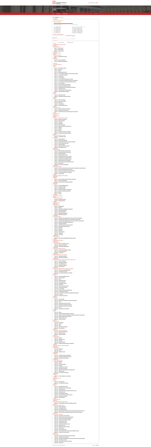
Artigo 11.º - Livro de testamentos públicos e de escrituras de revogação (66, 73)
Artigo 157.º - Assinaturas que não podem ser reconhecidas (64, 343)
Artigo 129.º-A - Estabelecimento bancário (61, 291)
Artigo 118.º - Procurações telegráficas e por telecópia (63, 272)
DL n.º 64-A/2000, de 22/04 (57, 29)
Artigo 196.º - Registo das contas (59, 425)
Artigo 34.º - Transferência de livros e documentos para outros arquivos (66, 111)
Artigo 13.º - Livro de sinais (58, 76)
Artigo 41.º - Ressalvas (58, 127)
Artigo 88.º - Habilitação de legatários (60, 214)
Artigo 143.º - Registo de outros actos (60, 317)
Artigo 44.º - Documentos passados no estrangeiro (62, 131)
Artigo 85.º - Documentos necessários (60, 210)
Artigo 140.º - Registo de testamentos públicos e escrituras (64, 313)
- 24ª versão (73, 30)
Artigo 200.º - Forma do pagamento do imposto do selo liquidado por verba (66, 430)
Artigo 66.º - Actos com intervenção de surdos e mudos (63, 169)
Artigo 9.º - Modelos (57, 70)
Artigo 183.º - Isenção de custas (59, 397)
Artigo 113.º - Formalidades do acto (60, 263)
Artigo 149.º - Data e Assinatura (59, 328)
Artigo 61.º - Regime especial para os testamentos (62, 160)
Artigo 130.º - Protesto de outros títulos (60, 295)
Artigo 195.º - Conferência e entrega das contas (62, 423)
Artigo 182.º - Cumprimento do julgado (60, 396)
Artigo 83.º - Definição (58, 207)
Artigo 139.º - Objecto (58, 312)
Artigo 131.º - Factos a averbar (59, 299)
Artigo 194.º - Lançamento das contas (60, 422)
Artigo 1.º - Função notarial (58, 48)
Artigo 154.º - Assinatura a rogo (59, 339)
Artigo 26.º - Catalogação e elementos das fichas (62, 96)
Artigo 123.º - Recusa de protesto (59, 281)
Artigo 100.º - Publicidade (58, 233)
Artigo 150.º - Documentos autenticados (61, 331)
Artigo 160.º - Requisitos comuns (59, 351)
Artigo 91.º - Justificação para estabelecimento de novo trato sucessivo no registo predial (69, 220)
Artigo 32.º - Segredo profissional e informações (62, 108)
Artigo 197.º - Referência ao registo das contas (62, 426)
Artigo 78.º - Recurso (57, 192)
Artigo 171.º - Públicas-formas (59, 371)
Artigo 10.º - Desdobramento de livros (60, 72)
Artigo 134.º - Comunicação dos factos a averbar (62, 303)
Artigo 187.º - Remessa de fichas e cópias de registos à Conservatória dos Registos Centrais (69, 410)
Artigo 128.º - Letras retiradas (59, 288)
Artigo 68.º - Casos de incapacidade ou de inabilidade (63, 172)
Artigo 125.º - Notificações (58, 284)
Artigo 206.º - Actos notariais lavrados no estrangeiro (63, 441)
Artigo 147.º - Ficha (57, 325)
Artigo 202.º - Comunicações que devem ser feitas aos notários (64, 435)
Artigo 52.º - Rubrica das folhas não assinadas (61, 145)
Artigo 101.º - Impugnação (58, 234)
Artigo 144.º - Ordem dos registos (59, 319)
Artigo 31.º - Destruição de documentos (60, 105)
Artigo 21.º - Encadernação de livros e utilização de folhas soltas (64, 87)
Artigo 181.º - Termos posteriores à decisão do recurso (63, 394)
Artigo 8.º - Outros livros (58, 69)
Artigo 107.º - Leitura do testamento (60, 251)
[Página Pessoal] (59, 3)
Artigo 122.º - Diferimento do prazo (60, 280)
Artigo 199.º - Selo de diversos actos (60, 429)
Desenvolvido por (94, 445)
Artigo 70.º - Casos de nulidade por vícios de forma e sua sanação (65, 179)
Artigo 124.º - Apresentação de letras (60, 283)
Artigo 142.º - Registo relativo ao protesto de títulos (62, 316)
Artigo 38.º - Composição (58, 123)
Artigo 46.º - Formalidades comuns (60, 136)
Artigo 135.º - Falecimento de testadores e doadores (63, 304)
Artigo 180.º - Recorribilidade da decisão (61, 393)
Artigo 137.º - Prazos (57, 307)
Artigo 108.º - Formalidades (58, 252)
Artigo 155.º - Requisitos (58, 340)
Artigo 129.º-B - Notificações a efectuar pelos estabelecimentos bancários (66, 292)
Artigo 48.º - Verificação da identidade (60, 140)
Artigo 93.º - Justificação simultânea (60, 223)
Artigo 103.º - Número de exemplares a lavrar (61, 243)
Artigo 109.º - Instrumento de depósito (60, 256)
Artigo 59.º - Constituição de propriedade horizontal (62, 157)
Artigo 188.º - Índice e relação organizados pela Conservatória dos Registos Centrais (68, 412)
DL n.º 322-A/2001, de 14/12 (57, 26)
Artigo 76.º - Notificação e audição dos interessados (62, 189)
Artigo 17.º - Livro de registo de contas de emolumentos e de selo (65, 81)
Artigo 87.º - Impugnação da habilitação (60, 213)
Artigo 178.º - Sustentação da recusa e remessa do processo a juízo (65, 390)
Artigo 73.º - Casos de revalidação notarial (61, 185)
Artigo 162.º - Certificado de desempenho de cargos (62, 356)
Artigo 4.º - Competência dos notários (60, 56)
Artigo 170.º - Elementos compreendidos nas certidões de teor (64, 369)
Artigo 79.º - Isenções (57, 193)
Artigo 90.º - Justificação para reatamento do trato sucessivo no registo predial (67, 219)
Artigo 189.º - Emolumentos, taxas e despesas (61, 415)
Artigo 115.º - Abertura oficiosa (59, 266)
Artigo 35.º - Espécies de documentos (60, 119)
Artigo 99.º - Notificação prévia (59, 231)
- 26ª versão (73, 28)
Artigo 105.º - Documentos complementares (61, 246)
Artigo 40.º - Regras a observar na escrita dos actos (62, 126)
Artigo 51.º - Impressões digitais (59, 144)
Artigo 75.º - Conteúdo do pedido (59, 188)
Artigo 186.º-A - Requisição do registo (60, 409)
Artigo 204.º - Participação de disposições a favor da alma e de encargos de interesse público (69, 438)
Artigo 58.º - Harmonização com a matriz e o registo (62, 156)
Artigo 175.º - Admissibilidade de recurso (61, 386)
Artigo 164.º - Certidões (58, 361)
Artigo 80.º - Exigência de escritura (60, 199)
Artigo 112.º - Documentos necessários (60, 262)
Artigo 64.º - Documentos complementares (61, 164)
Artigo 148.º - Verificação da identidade (60, 326)
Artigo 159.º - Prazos (57, 350)
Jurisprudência (65, 13)
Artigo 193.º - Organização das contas (60, 421)
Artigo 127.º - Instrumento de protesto (60, 287)
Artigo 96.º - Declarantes (58, 227)
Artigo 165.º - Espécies (58, 362)
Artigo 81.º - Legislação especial (59, 200)
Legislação (58, 13)
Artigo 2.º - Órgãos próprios (58, 49)
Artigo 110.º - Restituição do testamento (61, 257)
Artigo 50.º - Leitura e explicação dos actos (61, 143)
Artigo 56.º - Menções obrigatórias (60, 153)
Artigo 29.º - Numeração (58, 102)
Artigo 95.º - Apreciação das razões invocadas (61, 226)
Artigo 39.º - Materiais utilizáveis (59, 124)
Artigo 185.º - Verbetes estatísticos (60, 406)
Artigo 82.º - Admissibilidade (59, 206)
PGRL (53, 13)
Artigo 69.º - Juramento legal (59, 173)
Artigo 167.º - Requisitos (58, 365)
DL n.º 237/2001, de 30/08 (57, 28)
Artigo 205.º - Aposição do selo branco (60, 439)
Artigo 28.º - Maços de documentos (60, 101)
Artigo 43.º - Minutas (57, 130)
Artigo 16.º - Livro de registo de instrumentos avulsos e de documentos (66, 80)
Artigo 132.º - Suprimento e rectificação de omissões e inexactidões (65, 300)
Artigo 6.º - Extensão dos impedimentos (60, 61)
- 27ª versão (73, 27)
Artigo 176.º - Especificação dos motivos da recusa (62, 387)
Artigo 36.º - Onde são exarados (59, 120)
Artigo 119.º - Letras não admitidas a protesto (61, 276)
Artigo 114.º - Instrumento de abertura (60, 265)
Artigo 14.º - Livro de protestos (59, 77)
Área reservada (92, 2)
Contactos (96, 13)
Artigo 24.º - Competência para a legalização (61, 91)
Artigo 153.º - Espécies (58, 337)
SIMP (98, 2)
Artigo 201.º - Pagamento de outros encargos (61, 432)
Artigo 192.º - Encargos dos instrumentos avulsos (62, 419)
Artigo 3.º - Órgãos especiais (59, 50)
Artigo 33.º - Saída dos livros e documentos (61, 110)
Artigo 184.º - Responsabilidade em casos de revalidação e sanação (65, 403)
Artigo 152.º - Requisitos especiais (60, 334)
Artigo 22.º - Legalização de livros (59, 88)
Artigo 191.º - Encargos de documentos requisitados (63, 418)
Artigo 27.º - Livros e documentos (59, 99)
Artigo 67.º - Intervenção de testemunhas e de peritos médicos (64, 170)
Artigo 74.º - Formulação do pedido (60, 186)
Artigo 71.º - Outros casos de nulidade (60, 180)
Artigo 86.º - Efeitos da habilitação (60, 211)
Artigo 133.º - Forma (57, 301)
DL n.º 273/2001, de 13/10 (57, 27)
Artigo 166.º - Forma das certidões (60, 364)
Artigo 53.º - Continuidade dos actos (60, 147)
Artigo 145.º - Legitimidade (58, 322)
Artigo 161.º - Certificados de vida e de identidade (62, 355)
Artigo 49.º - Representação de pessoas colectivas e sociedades (64, 141)
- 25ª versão (73, 29)
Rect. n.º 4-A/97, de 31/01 (57, 32)
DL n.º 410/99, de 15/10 (57, 30)
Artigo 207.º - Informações (58, 442)
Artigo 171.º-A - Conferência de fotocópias (61, 372)
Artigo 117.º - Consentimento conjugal (60, 271)
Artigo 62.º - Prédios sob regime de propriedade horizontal (64, 161)
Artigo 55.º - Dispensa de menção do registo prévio (62, 152)
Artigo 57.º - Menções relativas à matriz (60, 154)
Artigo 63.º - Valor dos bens (58, 163)
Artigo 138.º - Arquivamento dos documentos (61, 308)
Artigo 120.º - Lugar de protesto (59, 277)
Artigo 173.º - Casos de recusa (59, 381)
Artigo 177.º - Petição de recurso (59, 389)
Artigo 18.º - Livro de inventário (59, 83)
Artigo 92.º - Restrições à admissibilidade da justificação (63, 222)
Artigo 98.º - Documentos (58, 230)
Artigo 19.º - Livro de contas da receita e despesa (62, 84)
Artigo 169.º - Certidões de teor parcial (60, 368)
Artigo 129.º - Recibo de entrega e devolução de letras (63, 290)
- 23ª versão (73, 31)
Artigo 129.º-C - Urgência (58, 294)
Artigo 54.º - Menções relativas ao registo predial (62, 150)
